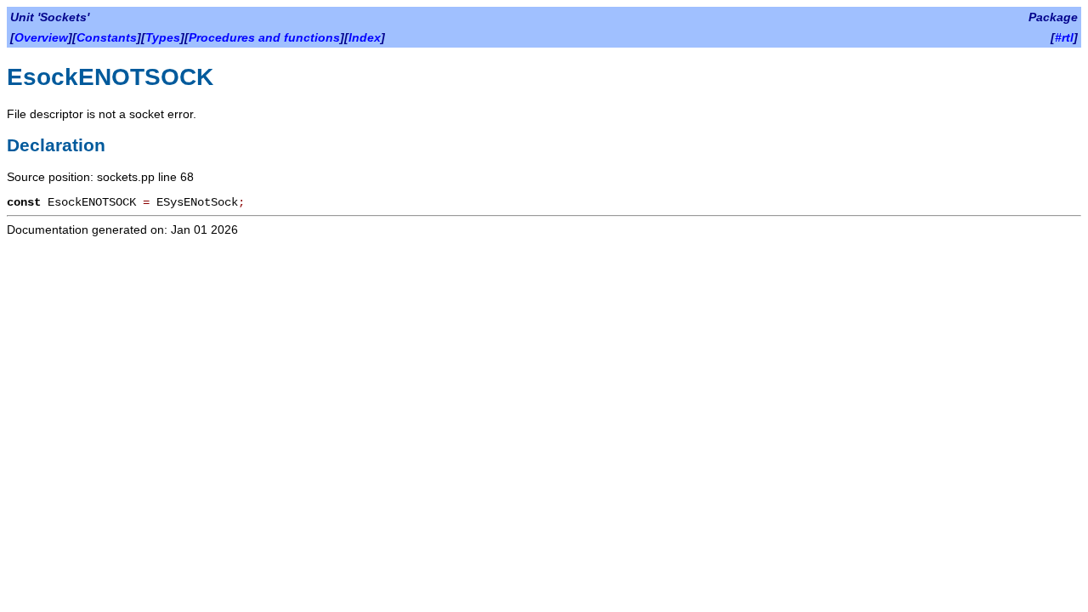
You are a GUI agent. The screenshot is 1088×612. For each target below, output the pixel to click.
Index (364, 37)
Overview (41, 37)
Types (162, 37)
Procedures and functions (264, 37)
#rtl (1064, 37)
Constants (106, 37)
